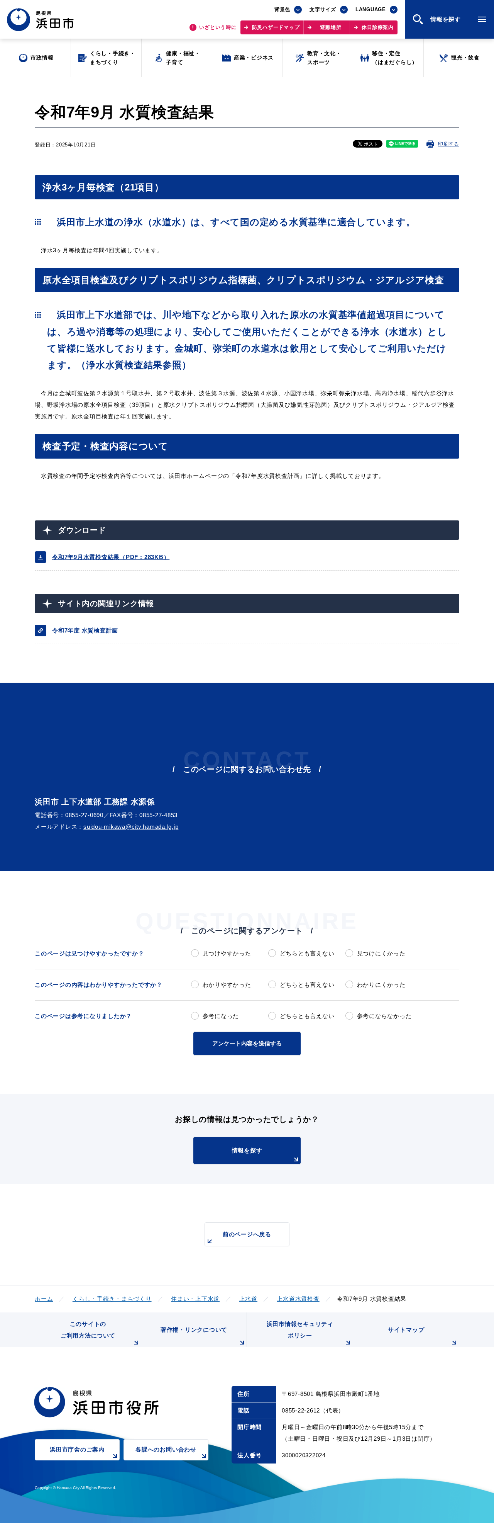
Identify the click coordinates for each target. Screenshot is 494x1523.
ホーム (44, 1298)
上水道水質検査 (298, 1298)
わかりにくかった (381, 984)
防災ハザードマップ (276, 27)
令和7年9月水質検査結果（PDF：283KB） (110, 557)
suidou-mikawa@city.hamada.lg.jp (130, 826)
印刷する (448, 144)
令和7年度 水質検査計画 (85, 630)
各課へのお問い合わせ (165, 1449)
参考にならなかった (384, 1016)
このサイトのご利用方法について (88, 1330)
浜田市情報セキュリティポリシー (300, 1330)
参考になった (221, 1016)
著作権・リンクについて (194, 1329)
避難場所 (330, 27)
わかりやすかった (227, 984)
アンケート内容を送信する (247, 1043)
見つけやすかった (227, 953)
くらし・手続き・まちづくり (112, 1298)
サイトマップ (406, 1329)
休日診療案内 (378, 27)
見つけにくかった (381, 953)
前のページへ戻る (247, 1234)
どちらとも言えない (307, 953)
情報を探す (247, 1150)
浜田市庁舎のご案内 (77, 1449)
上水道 (248, 1298)
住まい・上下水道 (195, 1298)
